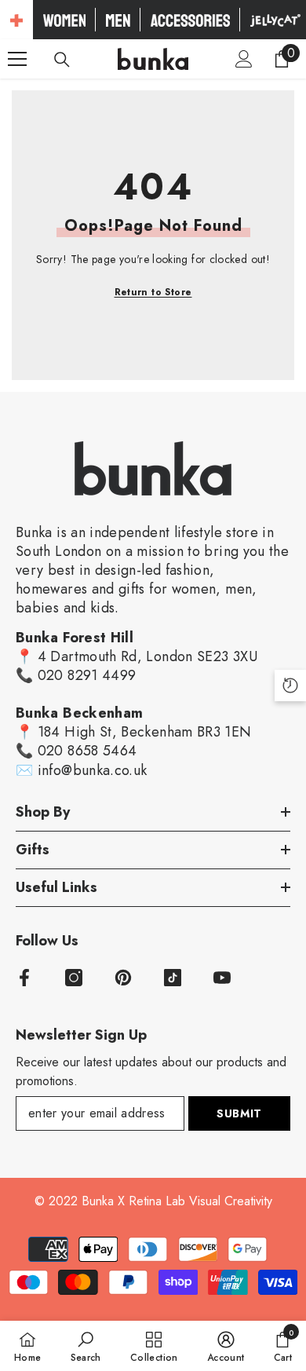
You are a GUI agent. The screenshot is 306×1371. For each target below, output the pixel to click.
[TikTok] (172, 977)
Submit (239, 1113)
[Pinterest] (123, 977)
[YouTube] (222, 977)
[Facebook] (24, 977)
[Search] (62, 59)
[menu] (17, 58)
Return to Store (153, 292)
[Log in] (244, 59)
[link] (86, 1346)
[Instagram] (74, 977)
